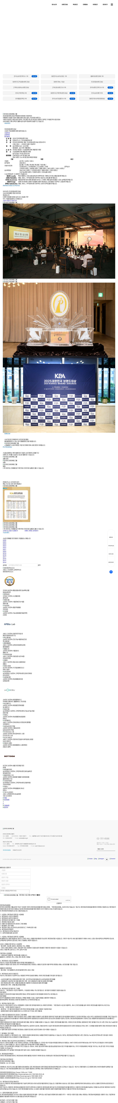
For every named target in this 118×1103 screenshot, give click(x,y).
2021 (4, 549)
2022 (4, 548)
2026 (4, 540)
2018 (4, 555)
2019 (4, 553)
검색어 (5, 565)
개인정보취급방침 (7, 850)
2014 (4, 562)
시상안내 (7, 133)
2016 (4, 559)
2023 (4, 546)
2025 (4, 542)
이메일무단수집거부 (17, 850)
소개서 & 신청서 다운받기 (10, 531)
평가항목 (7, 136)
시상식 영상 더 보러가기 (10, 201)
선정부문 (7, 135)
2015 (4, 561)
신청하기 (59, 903)
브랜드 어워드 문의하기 (31, 531)
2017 (4, 557)
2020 (4, 551)
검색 (39, 565)
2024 (4, 544)
